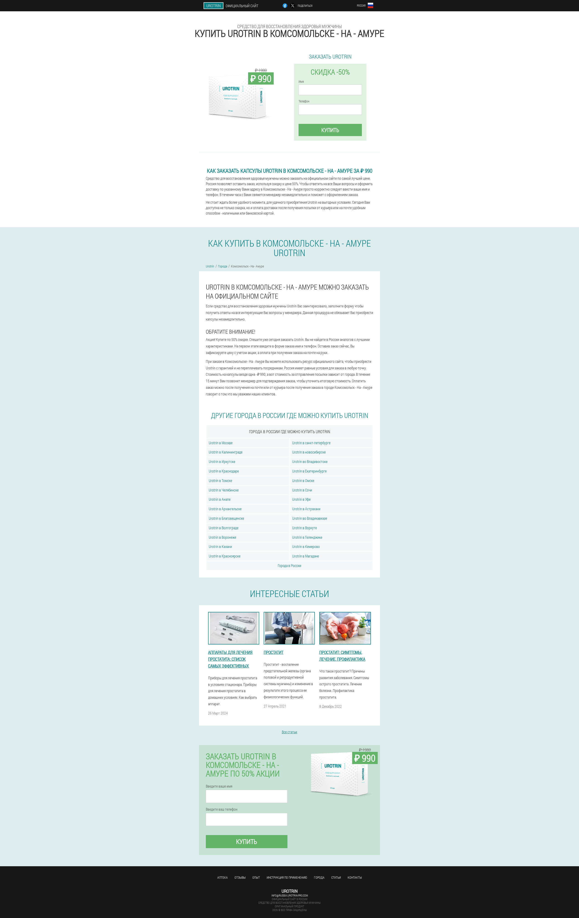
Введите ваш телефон (221, 809)
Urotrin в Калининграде (225, 452)
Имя (301, 81)
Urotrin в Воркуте (304, 527)
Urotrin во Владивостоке (309, 461)
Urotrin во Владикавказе (309, 518)
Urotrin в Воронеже (222, 537)
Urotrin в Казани (220, 546)
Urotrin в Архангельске (225, 508)
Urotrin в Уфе (301, 499)
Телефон (304, 101)
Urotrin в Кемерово (306, 546)
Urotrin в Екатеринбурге (309, 471)
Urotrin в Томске (220, 480)
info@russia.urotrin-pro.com (289, 895)
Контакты (355, 877)
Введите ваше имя (219, 786)
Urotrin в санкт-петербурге (311, 442)
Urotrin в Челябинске (224, 490)
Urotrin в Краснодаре (224, 471)
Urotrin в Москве (221, 442)
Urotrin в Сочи (302, 490)
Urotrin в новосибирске (309, 452)
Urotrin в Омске (303, 480)
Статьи (336, 877)
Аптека (222, 877)
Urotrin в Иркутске (222, 461)
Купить (330, 130)
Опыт (256, 877)
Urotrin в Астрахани (306, 508)
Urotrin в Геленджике (307, 537)
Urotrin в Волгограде (223, 527)
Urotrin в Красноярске (224, 556)
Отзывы (240, 877)
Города (319, 877)
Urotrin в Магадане (305, 556)
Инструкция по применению (287, 877)
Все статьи (289, 731)
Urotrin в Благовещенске (226, 518)
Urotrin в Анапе (219, 499)
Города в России (289, 565)
